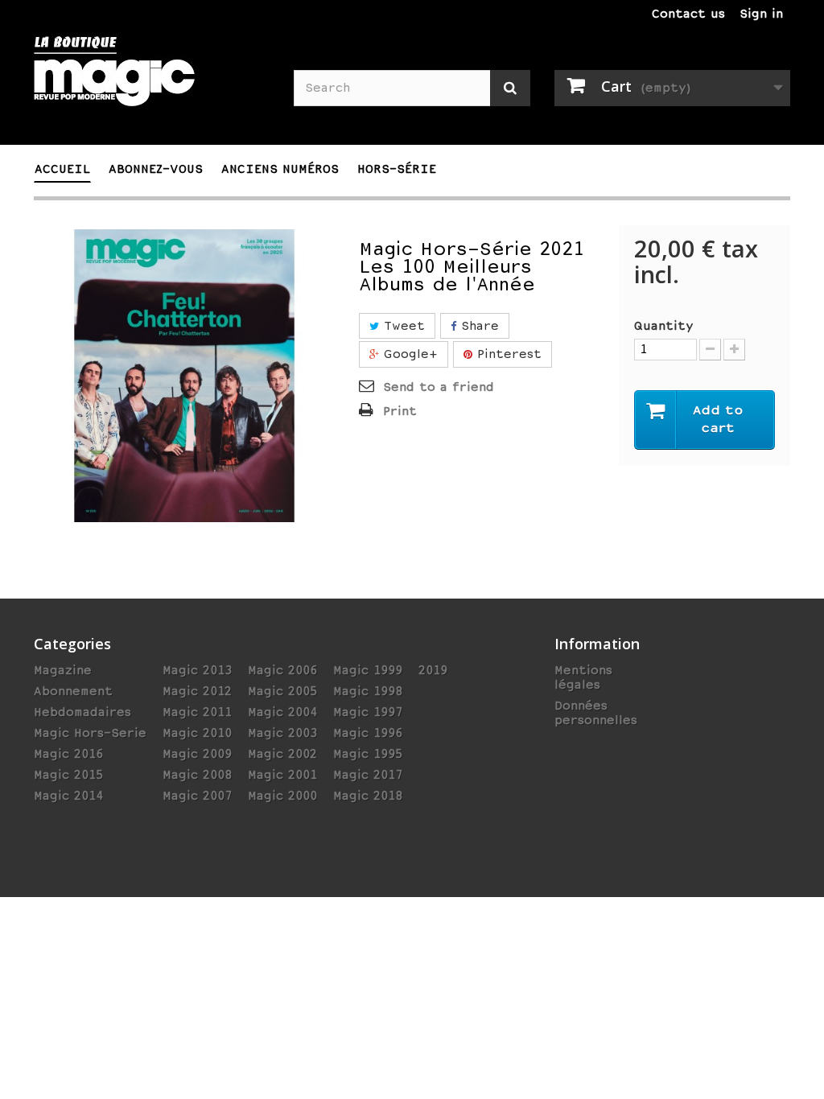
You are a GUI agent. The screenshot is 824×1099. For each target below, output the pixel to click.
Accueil (62, 169)
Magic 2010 (197, 733)
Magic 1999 (367, 670)
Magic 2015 (68, 775)
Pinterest (507, 354)
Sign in (761, 13)
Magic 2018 (367, 795)
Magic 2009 (197, 754)
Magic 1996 (367, 733)
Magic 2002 (282, 754)
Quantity (664, 326)
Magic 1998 (367, 691)
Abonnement (73, 691)
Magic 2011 (197, 712)
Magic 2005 (282, 691)
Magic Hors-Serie (90, 733)
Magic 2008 (197, 775)
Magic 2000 (282, 795)
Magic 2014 (68, 795)
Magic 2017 (367, 775)
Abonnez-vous (156, 169)
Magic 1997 (367, 712)
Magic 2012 (197, 691)
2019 (432, 670)
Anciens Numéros (280, 169)
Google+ (408, 354)
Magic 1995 (367, 754)
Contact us (688, 13)
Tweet (402, 326)
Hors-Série (396, 169)
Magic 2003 (282, 733)
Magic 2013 (197, 670)
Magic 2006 (282, 670)
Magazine (63, 670)
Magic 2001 (282, 775)
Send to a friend (438, 387)
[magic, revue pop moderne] (152, 81)
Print (400, 411)
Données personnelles (595, 712)
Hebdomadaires (82, 712)
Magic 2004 (282, 712)
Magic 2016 (68, 754)
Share (477, 326)
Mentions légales (583, 677)
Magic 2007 (197, 795)
